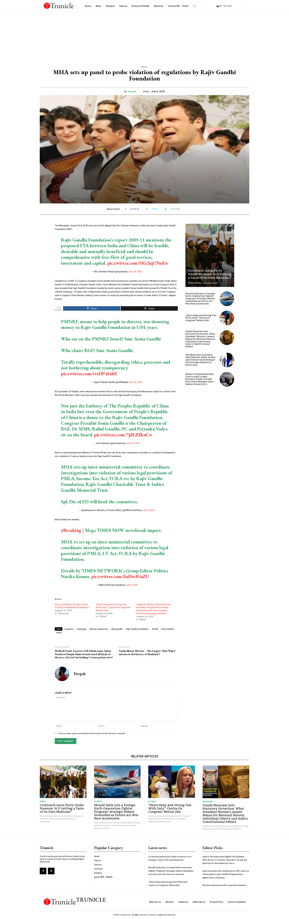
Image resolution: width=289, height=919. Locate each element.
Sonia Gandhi (167, 629)
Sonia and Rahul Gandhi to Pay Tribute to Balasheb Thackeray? (72, 606)
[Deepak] (62, 674)
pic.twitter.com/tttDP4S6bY (89, 373)
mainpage (81, 629)
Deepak (132, 91)
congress (69, 629)
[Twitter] (51, 871)
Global (98, 801)
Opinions (208, 802)
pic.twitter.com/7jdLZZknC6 (123, 435)
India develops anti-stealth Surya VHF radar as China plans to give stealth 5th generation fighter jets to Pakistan (225, 874)
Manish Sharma (195, 283)
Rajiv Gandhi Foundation (137, 629)
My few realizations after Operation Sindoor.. (224, 885)
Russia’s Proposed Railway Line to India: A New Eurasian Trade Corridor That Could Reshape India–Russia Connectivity (199, 379)
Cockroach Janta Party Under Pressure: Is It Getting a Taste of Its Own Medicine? (209, 274)
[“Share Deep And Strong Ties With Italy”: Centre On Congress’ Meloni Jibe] (227, 318)
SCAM (155, 629)
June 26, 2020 (135, 382)
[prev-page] (223, 229)
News (144, 66)
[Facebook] (43, 871)
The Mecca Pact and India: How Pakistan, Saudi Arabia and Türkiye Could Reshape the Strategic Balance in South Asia (200, 360)
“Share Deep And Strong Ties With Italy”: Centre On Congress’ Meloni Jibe (113, 607)
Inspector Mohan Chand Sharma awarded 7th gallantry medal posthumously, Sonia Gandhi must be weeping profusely (153, 609)
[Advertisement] (144, 35)
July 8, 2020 (148, 510)
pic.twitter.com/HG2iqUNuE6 (137, 263)
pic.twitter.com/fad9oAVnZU (120, 576)
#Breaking (71, 530)
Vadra (59, 632)
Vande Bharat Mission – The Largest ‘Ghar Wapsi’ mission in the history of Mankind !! (147, 652)
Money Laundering (98, 629)
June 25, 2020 (134, 271)
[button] (194, 6)
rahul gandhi (117, 629)
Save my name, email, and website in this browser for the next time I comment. (92, 733)
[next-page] (229, 229)
